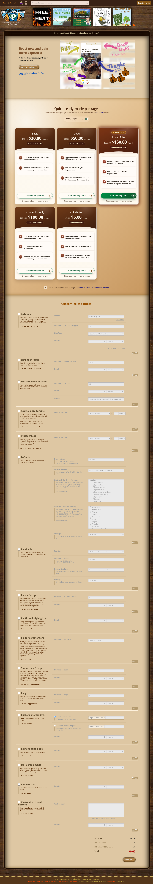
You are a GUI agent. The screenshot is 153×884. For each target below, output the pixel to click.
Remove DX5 (28, 784)
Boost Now (129, 860)
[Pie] (21, 3)
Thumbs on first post (33, 668)
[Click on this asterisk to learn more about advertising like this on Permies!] (133, 25)
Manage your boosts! (29, 67)
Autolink (26, 314)
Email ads (26, 549)
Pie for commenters (32, 637)
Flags (24, 693)
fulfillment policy (63, 881)
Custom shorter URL (33, 715)
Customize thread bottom (30, 803)
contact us (31, 881)
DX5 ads (25, 457)
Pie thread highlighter (34, 618)
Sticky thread (29, 435)
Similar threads (30, 359)
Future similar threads (34, 381)
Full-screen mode (31, 764)
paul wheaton (111, 881)
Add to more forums (33, 411)
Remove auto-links (32, 748)
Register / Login (144, 3)
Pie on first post (30, 595)
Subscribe (13, 3)
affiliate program (50, 881)
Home (5, 3)
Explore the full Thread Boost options (93, 288)
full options (100, 113)
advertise (40, 881)
